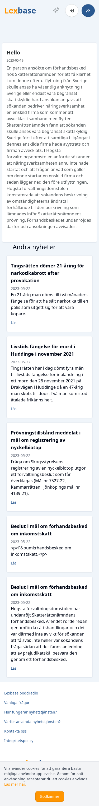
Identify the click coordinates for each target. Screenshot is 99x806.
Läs (14, 322)
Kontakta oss (15, 731)
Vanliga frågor (17, 702)
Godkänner (49, 796)
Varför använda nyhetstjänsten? (32, 721)
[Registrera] (88, 10)
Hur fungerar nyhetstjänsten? (30, 712)
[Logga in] (71, 10)
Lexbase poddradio (21, 693)
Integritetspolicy (18, 740)
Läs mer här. (15, 784)
